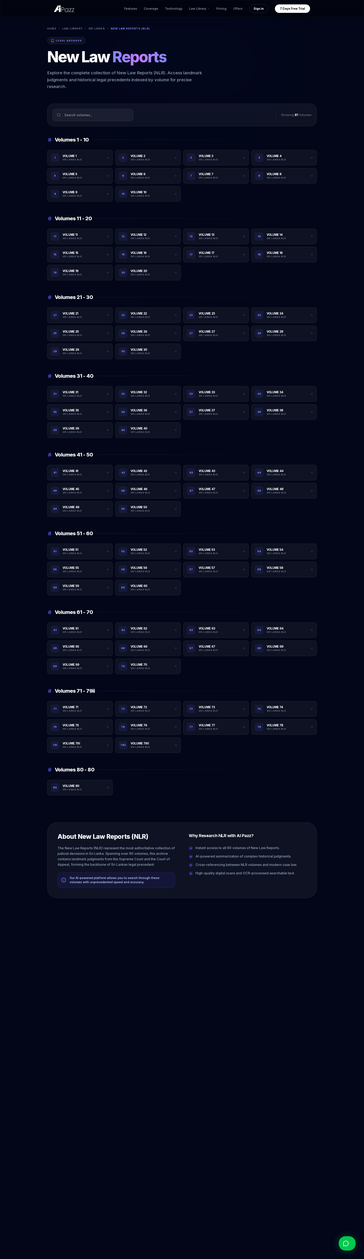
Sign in (259, 8)
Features (130, 8)
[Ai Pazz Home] (64, 8)
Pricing (221, 8)
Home (51, 28)
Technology (173, 8)
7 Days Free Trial (292, 8)
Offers (237, 8)
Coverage (151, 8)
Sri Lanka (96, 28)
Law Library (72, 28)
